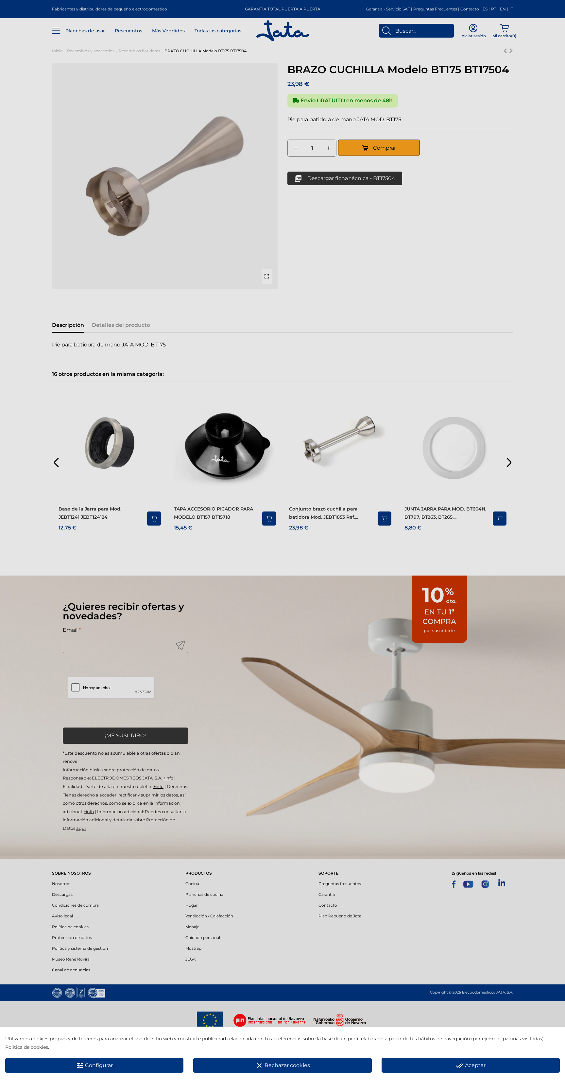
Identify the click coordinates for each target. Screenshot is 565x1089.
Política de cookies (26, 1047)
